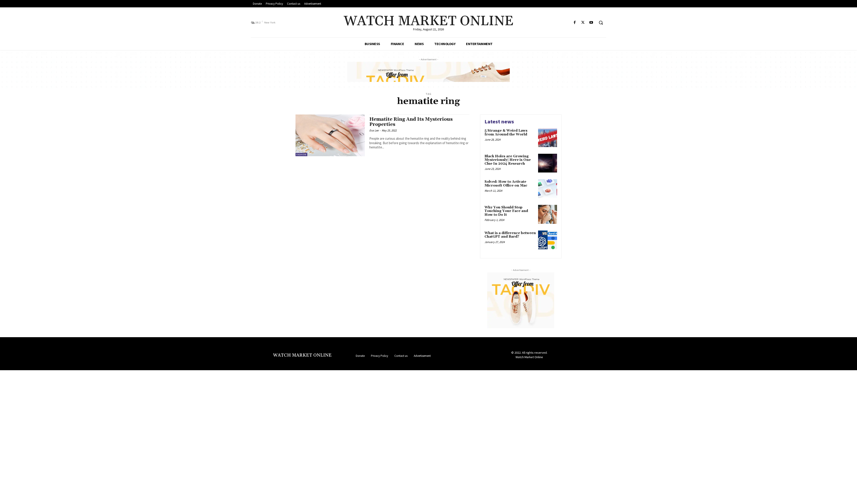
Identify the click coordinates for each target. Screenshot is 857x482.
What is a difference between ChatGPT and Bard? (510, 235)
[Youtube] (591, 23)
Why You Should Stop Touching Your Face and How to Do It (506, 211)
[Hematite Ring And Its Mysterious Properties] (330, 135)
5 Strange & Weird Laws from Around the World (506, 133)
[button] (600, 22)
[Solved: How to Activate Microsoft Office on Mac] (547, 188)
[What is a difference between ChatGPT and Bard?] (547, 240)
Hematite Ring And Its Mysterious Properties (411, 121)
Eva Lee (374, 130)
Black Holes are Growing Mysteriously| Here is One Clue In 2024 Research (508, 160)
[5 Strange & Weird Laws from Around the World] (547, 137)
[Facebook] (575, 23)
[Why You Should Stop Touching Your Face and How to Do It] (547, 214)
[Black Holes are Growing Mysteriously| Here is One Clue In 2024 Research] (547, 163)
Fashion (301, 154)
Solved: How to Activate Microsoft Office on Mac (506, 184)
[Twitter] (583, 23)
